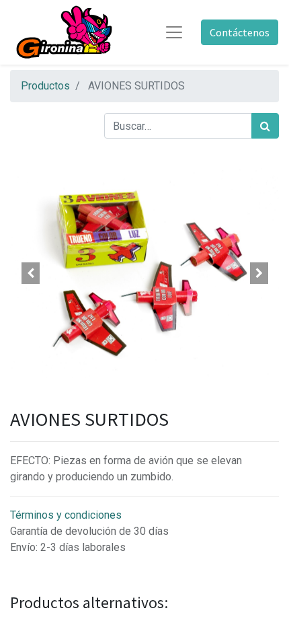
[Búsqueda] (265, 126)
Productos (45, 85)
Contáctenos (240, 32)
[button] (30, 273)
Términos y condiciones (66, 515)
